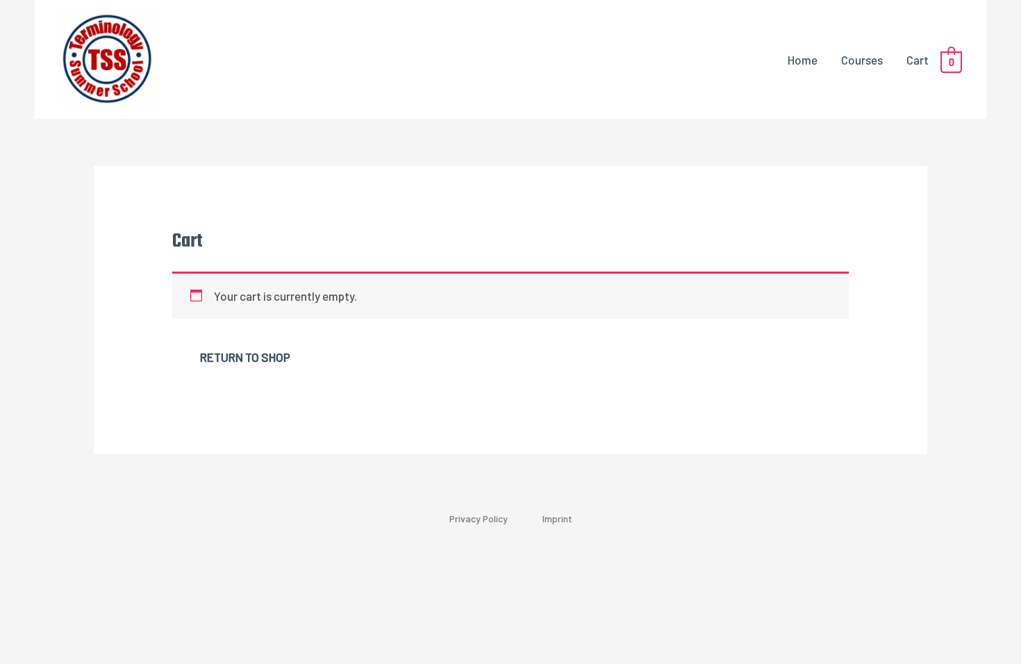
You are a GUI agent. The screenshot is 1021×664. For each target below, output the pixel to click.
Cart (917, 60)
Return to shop (245, 357)
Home (802, 60)
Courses (862, 60)
